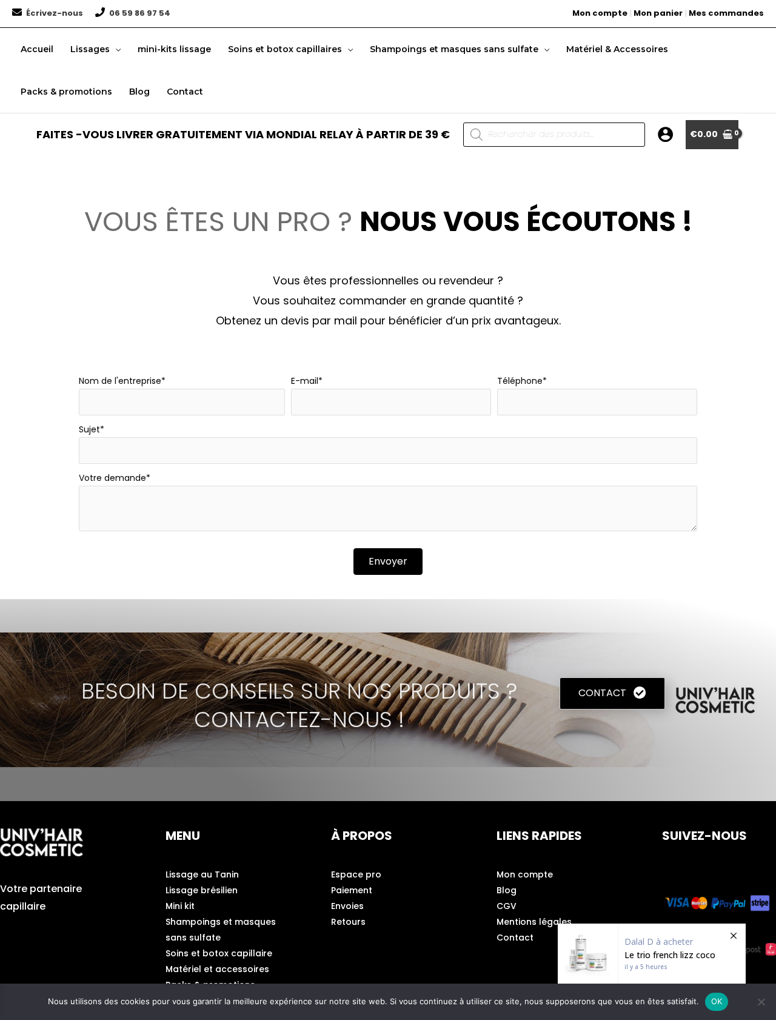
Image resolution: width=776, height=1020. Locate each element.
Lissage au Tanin (202, 874)
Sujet (89, 429)
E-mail (304, 381)
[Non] (761, 1002)
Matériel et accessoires (217, 969)
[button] (115, 49)
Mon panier (658, 13)
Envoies (347, 906)
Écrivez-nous (54, 13)
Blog (507, 890)
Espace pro (356, 874)
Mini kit (180, 906)
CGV (507, 906)
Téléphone (520, 381)
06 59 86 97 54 (139, 13)
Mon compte (599, 13)
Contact (515, 937)
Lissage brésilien (202, 890)
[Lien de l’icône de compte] (665, 134)
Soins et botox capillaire (219, 953)
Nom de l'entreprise (120, 381)
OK (717, 1001)
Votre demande (112, 478)
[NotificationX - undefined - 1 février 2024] (652, 954)
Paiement (351, 890)
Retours (348, 922)
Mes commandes (726, 13)
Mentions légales (534, 922)
